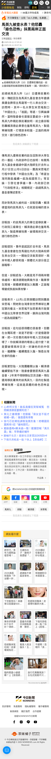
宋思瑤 (43, 509)
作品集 (40, 478)
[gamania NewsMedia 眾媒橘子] (25, 734)
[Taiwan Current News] (30, 3)
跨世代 (47, 12)
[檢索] (41, 3)
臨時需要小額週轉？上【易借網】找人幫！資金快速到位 (13, 674)
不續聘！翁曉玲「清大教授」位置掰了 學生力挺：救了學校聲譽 (41, 646)
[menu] (48, 7)
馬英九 (8, 509)
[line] (28, 722)
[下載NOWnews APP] (36, 3)
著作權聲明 (43, 706)
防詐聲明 (6, 706)
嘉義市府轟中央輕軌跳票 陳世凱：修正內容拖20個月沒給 (25, 624)
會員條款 (14, 711)
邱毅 (19, 509)
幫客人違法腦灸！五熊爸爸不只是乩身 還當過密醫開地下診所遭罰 (25, 646)
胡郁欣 (9, 38)
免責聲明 (17, 706)
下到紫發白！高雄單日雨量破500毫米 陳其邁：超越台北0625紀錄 (13, 602)
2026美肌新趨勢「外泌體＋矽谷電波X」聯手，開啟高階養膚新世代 (10, 576)
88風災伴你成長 (31, 12)
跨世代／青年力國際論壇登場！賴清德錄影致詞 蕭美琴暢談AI (10, 553)
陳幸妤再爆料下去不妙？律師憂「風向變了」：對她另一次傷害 (10, 624)
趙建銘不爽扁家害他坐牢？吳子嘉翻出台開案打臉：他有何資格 (25, 574)
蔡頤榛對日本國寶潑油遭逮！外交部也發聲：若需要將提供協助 (41, 574)
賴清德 (31, 509)
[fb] (14, 722)
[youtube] (35, 722)
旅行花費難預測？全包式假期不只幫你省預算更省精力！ (37, 674)
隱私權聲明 (30, 706)
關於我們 (25, 711)
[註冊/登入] (47, 3)
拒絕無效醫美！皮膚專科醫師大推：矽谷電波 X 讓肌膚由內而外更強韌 (37, 602)
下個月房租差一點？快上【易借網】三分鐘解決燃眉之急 (41, 624)
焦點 (19, 7)
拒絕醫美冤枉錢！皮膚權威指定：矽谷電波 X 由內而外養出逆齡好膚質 (10, 647)
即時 (26, 7)
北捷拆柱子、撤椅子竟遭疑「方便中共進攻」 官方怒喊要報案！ (25, 553)
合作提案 (37, 711)
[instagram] (21, 722)
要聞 (34, 7)
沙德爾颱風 (7, 7)
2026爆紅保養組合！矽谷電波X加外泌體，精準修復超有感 (41, 553)
